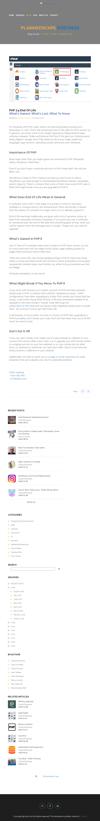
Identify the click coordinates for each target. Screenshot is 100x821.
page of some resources (62, 357)
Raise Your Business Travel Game (31, 448)
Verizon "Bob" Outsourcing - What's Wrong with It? (38, 490)
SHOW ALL (31, 502)
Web (45, 34)
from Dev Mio (18, 375)
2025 (13, 622)
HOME (11, 15)
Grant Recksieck (17, 676)
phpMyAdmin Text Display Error (30, 747)
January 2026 (18, 619)
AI (12, 537)
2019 (13, 646)
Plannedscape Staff (18, 688)
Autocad (14, 529)
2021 (13, 638)
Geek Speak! (23, 713)
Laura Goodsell (17, 665)
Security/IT (15, 533)
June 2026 (17, 599)
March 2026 (18, 611)
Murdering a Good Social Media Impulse (34, 476)
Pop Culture (15, 556)
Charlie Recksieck (25, 118)
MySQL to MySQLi (25, 724)
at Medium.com (18, 378)
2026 (13, 588)
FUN (35, 15)
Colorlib (83, 816)
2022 (13, 634)
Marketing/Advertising (19, 544)
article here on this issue (22, 306)
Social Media (16, 548)
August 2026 (18, 591)
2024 (13, 626)
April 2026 (17, 607)
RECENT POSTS (17, 584)
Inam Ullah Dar (17, 684)
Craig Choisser (17, 668)
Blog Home (33, 34)
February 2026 (19, 615)
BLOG (28, 15)
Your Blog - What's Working (29, 759)
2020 (13, 642)
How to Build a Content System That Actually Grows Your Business (38, 432)
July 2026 (17, 595)
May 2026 (17, 603)
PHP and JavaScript (25, 702)
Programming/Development (22, 521)
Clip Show (22, 736)
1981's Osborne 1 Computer (29, 462)
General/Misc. (16, 552)
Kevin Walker (16, 672)
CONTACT (54, 15)
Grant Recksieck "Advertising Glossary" (33, 417)
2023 (13, 630)
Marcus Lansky (17, 680)
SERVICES (20, 15)
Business (14, 541)
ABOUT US (43, 15)
